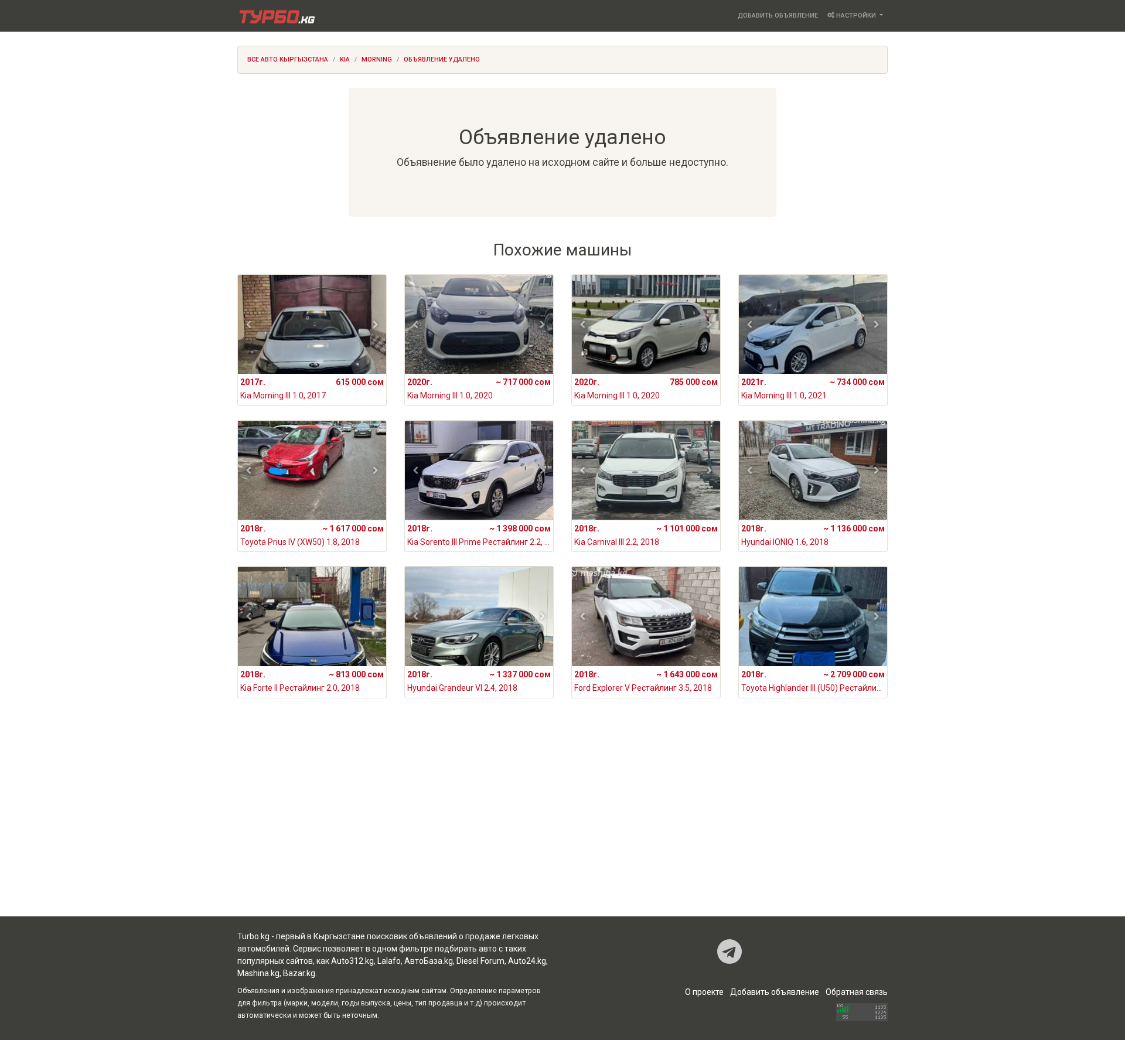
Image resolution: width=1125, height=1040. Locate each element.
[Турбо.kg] (276, 16)
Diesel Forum (480, 961)
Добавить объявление (778, 15)
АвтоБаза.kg (428, 961)
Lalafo (389, 961)
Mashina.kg (258, 973)
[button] (249, 324)
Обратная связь (857, 992)
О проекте (704, 992)
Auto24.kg (527, 961)
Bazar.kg (299, 973)
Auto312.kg (352, 961)
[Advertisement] (562, 823)
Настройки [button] (856, 15)
